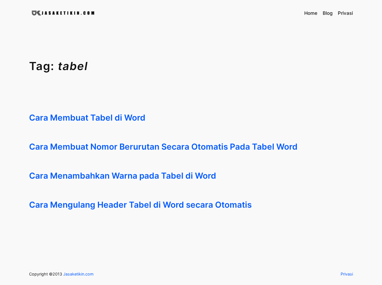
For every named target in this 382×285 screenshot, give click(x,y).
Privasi (347, 274)
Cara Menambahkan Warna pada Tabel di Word (122, 176)
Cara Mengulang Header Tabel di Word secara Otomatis (140, 205)
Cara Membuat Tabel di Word (87, 118)
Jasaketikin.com (78, 274)
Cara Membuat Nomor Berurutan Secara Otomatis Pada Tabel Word (163, 147)
